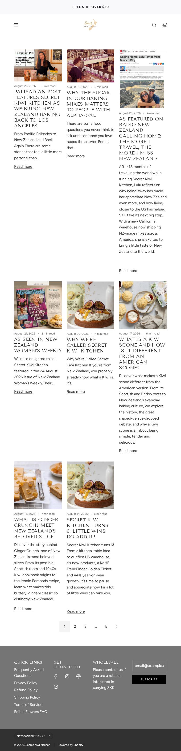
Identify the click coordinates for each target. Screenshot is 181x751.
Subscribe (148, 679)
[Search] (154, 25)
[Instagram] (67, 676)
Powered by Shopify (70, 745)
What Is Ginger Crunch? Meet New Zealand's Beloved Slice (36, 528)
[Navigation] (16, 25)
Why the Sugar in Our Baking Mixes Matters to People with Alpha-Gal (88, 104)
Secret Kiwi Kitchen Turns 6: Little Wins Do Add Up (88, 528)
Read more (23, 166)
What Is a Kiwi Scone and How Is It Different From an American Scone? (142, 353)
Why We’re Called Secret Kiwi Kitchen (87, 345)
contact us (114, 669)
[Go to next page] (116, 626)
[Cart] (164, 25)
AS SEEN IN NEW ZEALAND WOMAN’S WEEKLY (38, 344)
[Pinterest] (78, 676)
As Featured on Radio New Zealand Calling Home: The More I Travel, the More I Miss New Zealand (141, 138)
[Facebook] (56, 676)
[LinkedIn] (56, 687)
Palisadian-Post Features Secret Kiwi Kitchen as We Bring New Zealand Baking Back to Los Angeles (37, 109)
